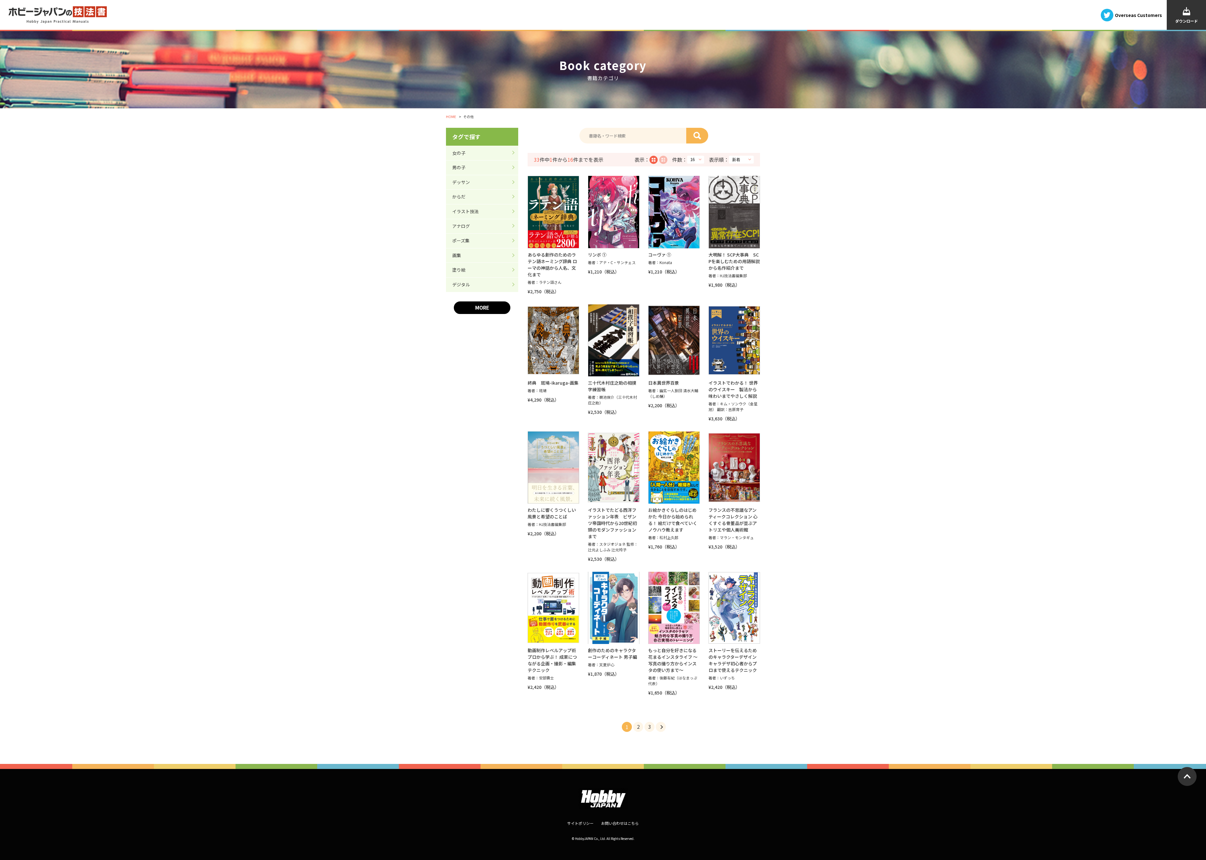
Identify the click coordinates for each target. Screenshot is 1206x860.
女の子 (458, 153)
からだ (458, 196)
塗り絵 (458, 270)
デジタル (461, 284)
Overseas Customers (1138, 15)
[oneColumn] (663, 160)
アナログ (461, 226)
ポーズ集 (461, 240)
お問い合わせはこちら (620, 823)
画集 (456, 255)
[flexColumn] (653, 160)
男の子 (458, 167)
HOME (451, 116)
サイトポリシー (580, 823)
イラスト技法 (465, 211)
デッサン (461, 182)
